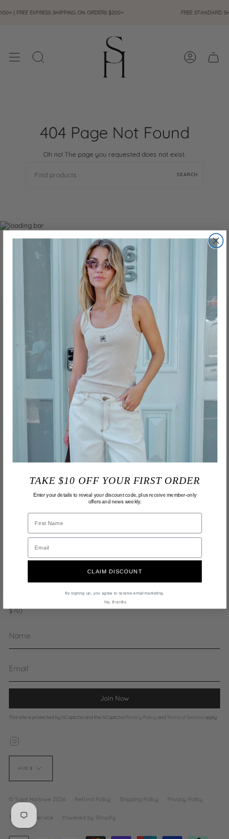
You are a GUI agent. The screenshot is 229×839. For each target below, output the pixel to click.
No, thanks (114, 602)
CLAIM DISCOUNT (114, 571)
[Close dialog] (215, 240)
